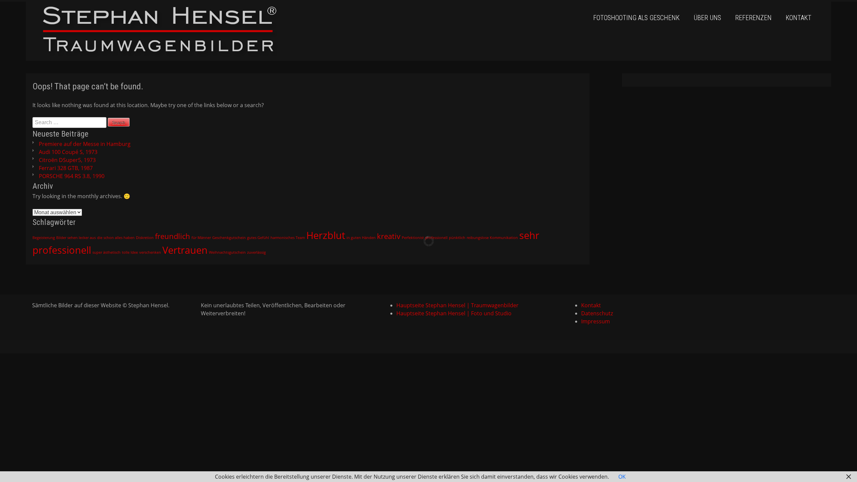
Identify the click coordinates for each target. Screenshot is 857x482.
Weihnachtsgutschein (227, 252)
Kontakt (798, 18)
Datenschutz (597, 313)
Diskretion (145, 237)
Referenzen (753, 18)
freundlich (172, 236)
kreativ (388, 236)
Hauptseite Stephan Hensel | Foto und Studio (454, 313)
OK (622, 476)
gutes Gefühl (258, 237)
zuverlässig (256, 252)
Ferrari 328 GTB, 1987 (66, 168)
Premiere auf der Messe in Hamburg (85, 144)
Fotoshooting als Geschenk (636, 18)
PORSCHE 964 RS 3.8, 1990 (71, 176)
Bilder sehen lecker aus (76, 237)
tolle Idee (130, 252)
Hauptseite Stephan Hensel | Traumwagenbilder (457, 305)
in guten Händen (361, 237)
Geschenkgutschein (229, 237)
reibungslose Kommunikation (492, 237)
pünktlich (457, 237)
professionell (436, 237)
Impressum (595, 321)
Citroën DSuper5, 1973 (67, 160)
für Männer (201, 237)
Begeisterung (43, 237)
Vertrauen (185, 250)
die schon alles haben (116, 237)
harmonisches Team (287, 237)
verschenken (150, 252)
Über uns (707, 18)
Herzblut (325, 235)
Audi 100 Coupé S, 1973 (68, 152)
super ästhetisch (106, 252)
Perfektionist (413, 237)
